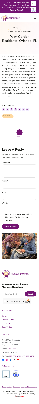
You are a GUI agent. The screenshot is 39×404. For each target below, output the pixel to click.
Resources (16, 387)
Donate (4, 316)
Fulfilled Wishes (14, 31)
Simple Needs (26, 31)
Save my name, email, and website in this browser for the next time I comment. (19, 217)
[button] (3, 109)
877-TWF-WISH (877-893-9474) (21, 356)
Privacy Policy (7, 387)
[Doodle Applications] (19, 396)
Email (4, 192)
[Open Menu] (35, 18)
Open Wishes (7, 327)
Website (5, 203)
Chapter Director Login (29, 387)
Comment (6, 163)
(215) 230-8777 (13, 349)
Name (5, 181)
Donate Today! (16, 10)
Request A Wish (8, 320)
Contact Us (6, 323)
